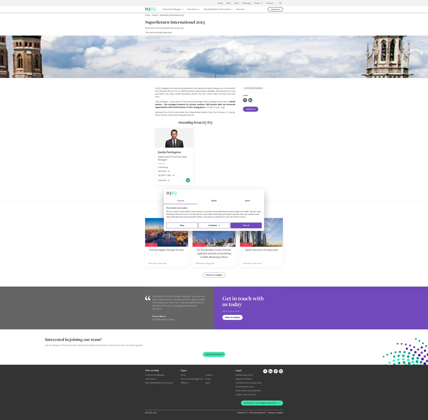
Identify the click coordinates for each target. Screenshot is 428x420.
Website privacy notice (244, 375)
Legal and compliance (244, 379)
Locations (209, 375)
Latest (236, 3)
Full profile (162, 180)
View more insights (214, 275)
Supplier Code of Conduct (246, 394)
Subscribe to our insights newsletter (260, 403)
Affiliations (184, 383)
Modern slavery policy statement (248, 391)
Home (147, 15)
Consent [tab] (180, 201)
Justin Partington (169, 152)
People (220, 3)
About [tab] (247, 201)
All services (240, 9)
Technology (246, 3)
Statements (241, 412)
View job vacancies (214, 354)
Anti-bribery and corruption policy (249, 383)
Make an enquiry (232, 317)
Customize (213, 225)
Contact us (275, 9)
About (228, 3)
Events (154, 15)
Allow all (246, 225)
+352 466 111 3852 (164, 175)
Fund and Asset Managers (172, 9)
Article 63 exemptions (257, 412)
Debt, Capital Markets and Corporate (217, 9)
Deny (182, 225)
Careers (257, 3)
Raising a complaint (275, 412)
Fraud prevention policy (245, 387)
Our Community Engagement (192, 379)
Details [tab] (214, 201)
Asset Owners (192, 9)
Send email (162, 171)
